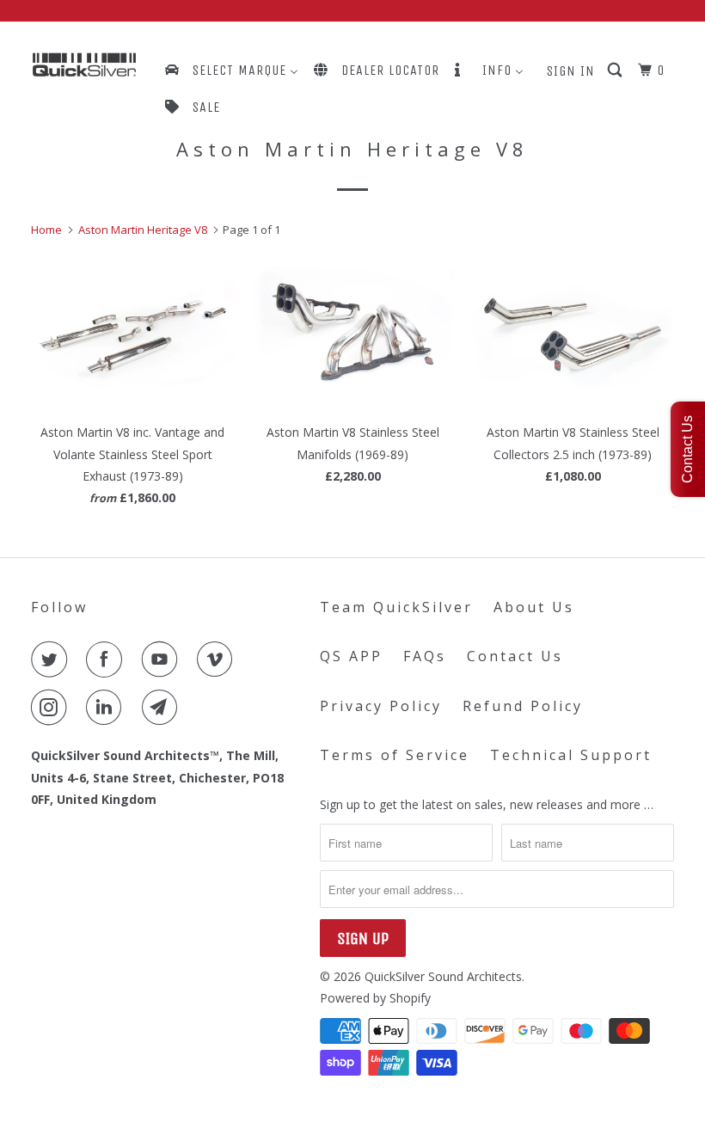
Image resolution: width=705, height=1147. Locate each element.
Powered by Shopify (375, 998)
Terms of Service (394, 754)
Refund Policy (523, 705)
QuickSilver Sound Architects (443, 976)
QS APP (351, 656)
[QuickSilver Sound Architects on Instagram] (52, 708)
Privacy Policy (381, 705)
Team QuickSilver (396, 607)
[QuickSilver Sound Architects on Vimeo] (218, 659)
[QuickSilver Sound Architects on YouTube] (163, 659)
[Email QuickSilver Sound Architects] (163, 708)
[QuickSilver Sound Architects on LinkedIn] (107, 708)
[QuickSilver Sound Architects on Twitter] (52, 659)
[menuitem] (230, 70)
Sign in (571, 71)
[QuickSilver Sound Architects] (84, 65)
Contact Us (515, 656)
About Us (534, 607)
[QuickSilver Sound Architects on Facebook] (107, 659)
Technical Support (571, 754)
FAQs (424, 656)
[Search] (616, 70)
